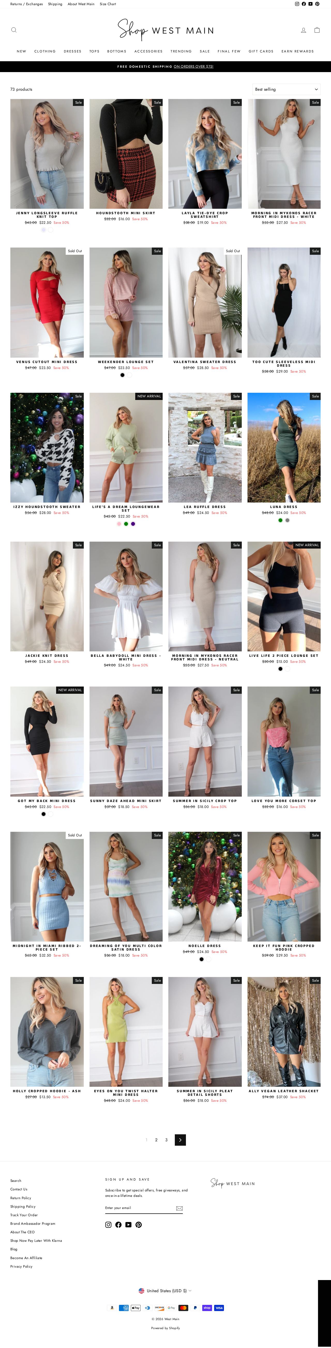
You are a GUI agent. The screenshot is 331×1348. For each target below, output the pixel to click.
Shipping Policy (22, 1206)
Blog (14, 1249)
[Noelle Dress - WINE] (208, 959)
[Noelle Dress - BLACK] (201, 959)
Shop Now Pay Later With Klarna (36, 1240)
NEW (22, 51)
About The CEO (22, 1232)
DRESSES (73, 51)
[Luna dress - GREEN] (280, 520)
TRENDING (181, 51)
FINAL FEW (229, 51)
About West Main (81, 3)
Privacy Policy (21, 1266)
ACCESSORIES (148, 51)
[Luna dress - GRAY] (287, 520)
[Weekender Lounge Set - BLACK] (122, 375)
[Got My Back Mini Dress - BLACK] (43, 814)
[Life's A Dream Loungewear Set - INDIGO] (133, 523)
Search (15, 1180)
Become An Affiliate (26, 1257)
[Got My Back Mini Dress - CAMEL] (50, 814)
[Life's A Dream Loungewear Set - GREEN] (126, 523)
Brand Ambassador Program (33, 1223)
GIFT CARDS (261, 51)
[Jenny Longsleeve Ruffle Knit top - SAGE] (50, 229)
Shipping (55, 3)
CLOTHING (45, 51)
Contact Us (18, 1189)
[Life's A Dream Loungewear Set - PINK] (119, 523)
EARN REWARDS (298, 51)
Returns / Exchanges (26, 3)
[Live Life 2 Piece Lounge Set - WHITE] (287, 668)
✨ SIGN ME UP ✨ (280, 1332)
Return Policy (20, 1197)
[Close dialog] (326, 1276)
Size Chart (108, 3)
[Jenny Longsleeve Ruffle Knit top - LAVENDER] (43, 229)
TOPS (94, 51)
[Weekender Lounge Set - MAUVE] (129, 375)
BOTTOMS (116, 51)
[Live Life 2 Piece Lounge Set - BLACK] (280, 668)
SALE (205, 51)
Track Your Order (24, 1215)
